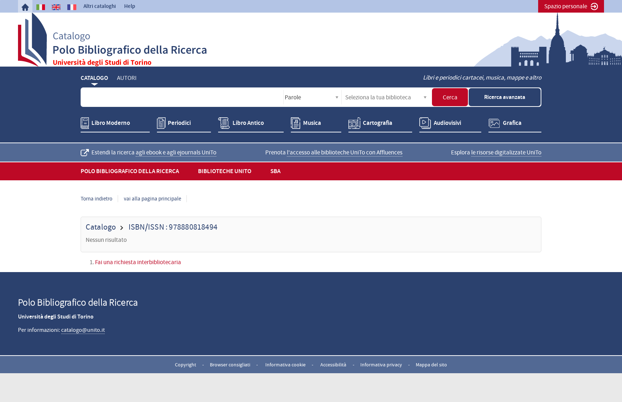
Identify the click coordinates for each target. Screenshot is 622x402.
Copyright (185, 364)
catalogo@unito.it (83, 330)
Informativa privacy (381, 364)
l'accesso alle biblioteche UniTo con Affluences (344, 152)
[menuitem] (25, 7)
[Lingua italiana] (40, 7)
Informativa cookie (285, 364)
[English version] (56, 7)
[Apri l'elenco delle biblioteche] (425, 97)
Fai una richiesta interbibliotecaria (138, 262)
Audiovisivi (447, 123)
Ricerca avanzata (504, 97)
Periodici (179, 123)
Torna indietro (96, 198)
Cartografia (377, 123)
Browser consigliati (230, 364)
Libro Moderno (110, 123)
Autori (126, 78)
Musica (312, 123)
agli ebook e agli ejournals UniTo (176, 152)
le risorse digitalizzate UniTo (506, 152)
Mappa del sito (431, 364)
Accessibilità (333, 364)
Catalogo (94, 78)
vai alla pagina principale (152, 198)
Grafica (512, 123)
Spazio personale (565, 6)
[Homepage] (25, 7)
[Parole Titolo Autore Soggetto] (312, 97)
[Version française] (71, 7)
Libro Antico (248, 123)
